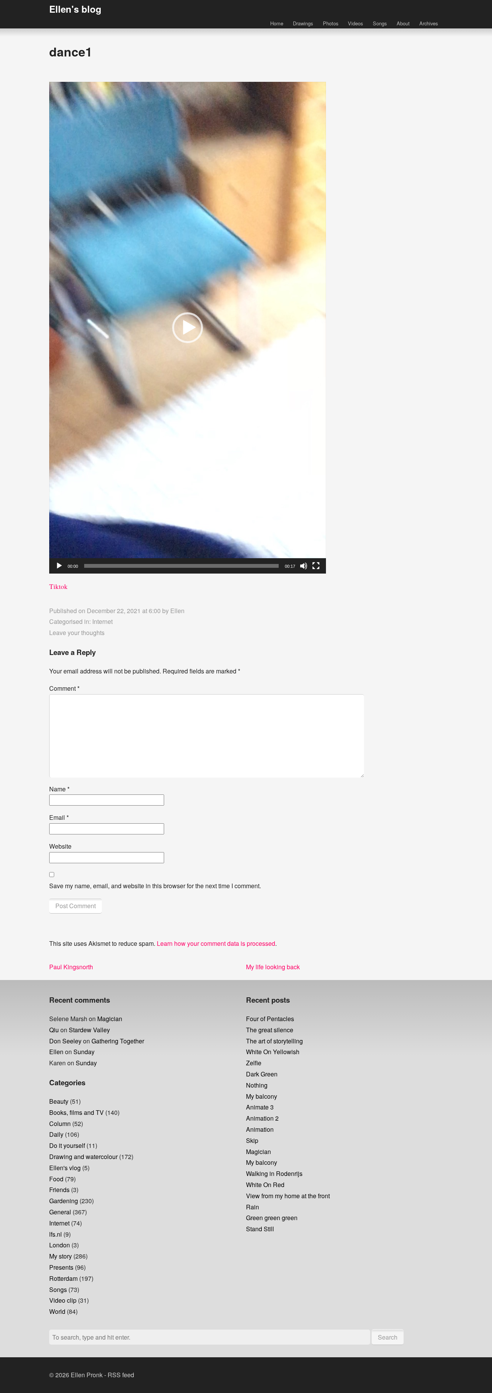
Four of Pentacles (270, 1018)
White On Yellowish (272, 1051)
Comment (64, 688)
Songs (380, 23)
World (57, 1311)
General (60, 1211)
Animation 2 (262, 1118)
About (403, 23)
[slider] (181, 566)
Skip (252, 1140)
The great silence (269, 1029)
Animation (260, 1129)
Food (56, 1178)
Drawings (303, 23)
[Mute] (304, 566)
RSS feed (121, 1374)
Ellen (177, 610)
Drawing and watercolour (83, 1156)
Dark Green (262, 1074)
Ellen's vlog (65, 1167)
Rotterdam (63, 1278)
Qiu (54, 1029)
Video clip (62, 1300)
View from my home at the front (288, 1195)
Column (60, 1123)
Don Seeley (65, 1040)
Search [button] (387, 1337)
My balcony (261, 1096)
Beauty (58, 1101)
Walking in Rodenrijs (274, 1173)
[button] (187, 327)
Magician (109, 1018)
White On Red (265, 1184)
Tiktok (58, 586)
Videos (355, 23)
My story (60, 1256)
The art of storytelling (274, 1040)
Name (59, 788)
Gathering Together (117, 1040)
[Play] (59, 566)
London (59, 1244)
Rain (252, 1206)
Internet (102, 621)
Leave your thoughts (77, 632)
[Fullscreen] (316, 566)
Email (59, 817)
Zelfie (253, 1062)
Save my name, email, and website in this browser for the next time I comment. (155, 885)
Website (60, 846)
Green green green (272, 1217)
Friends (59, 1189)
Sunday (84, 1051)
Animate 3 (260, 1107)
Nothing (257, 1085)
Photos (330, 23)
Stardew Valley (89, 1029)
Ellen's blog (75, 8)
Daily (56, 1134)
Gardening (63, 1200)
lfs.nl (55, 1234)
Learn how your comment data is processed (216, 943)
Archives (428, 23)
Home (276, 23)
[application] (187, 328)
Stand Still (260, 1228)
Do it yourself (67, 1145)
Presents (61, 1267)
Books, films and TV (76, 1112)
